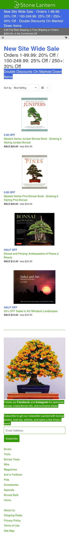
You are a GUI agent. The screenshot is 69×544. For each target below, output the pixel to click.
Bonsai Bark (11, 495)
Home (7, 500)
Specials (9, 490)
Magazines (10, 469)
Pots (6, 480)
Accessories (11, 485)
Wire (6, 464)
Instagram (42, 402)
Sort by (7, 87)
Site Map (9, 531)
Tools (7, 454)
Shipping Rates (13, 515)
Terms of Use (11, 525)
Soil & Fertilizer (13, 474)
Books (7, 449)
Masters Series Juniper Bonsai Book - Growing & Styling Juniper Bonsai (33, 140)
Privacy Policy (12, 520)
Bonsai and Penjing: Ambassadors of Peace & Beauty (31, 255)
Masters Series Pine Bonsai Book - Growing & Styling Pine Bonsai (31, 198)
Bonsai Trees (12, 459)
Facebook (23, 402)
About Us (9, 510)
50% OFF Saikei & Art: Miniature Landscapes (31, 311)
